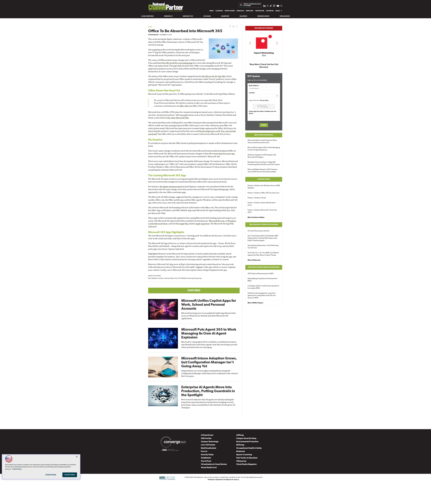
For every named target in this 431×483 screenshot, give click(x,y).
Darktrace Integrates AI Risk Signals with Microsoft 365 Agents (262, 156)
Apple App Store (202, 224)
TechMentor (206, 458)
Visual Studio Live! (209, 468)
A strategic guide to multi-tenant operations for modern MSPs (263, 287)
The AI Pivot (206, 461)
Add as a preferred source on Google (252, 4)
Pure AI (204, 451)
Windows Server (263, 16)
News (211, 11)
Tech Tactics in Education (246, 458)
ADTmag (240, 435)
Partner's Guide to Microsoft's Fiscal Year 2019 (262, 211)
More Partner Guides (256, 217)
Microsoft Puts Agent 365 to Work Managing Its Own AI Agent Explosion (208, 333)
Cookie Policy (223, 477)
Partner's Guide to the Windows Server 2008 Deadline (264, 187)
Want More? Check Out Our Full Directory (263, 65)
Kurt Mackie (154, 35)
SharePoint (225, 16)
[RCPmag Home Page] (165, 7)
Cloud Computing (147, 16)
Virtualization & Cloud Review (214, 464)
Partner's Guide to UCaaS (257, 198)
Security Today (207, 455)
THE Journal (241, 461)
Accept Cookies (69, 474)
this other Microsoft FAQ (177, 118)
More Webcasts (254, 260)
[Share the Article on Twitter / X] (236, 26)
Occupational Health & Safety (249, 448)
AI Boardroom (207, 435)
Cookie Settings (50, 474)
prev (250, 43)
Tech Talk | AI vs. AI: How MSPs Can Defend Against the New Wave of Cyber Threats (263, 254)
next (277, 43)
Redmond (240, 451)
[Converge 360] (173, 442)
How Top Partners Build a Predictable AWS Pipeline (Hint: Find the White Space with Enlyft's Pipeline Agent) (263, 238)
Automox (264, 56)
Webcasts (240, 11)
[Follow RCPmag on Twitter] (267, 6)
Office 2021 (184, 106)
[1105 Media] (169, 450)
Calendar (219, 11)
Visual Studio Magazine (246, 464)
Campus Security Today (246, 438)
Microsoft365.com (216, 221)
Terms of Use (236, 477)
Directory (249, 11)
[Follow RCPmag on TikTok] (271, 6)
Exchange (207, 16)
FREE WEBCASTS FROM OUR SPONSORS (263, 224)
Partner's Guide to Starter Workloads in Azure (262, 204)
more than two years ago (224, 154)
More (277, 11)
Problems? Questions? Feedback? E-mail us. (223, 480)
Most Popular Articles (263, 135)
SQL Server (243, 16)
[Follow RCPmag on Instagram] (274, 6)
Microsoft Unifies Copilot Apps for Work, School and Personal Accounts (208, 305)
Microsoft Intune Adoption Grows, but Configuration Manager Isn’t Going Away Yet (209, 362)
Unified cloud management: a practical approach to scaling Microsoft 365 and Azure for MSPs (261, 295)
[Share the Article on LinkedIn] (233, 26)
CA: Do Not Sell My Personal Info (252, 477)
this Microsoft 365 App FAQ (213, 76)
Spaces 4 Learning (244, 455)
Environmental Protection (247, 442)
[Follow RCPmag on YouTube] (278, 6)
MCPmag (240, 445)
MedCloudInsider (208, 448)
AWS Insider (206, 438)
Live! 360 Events (208, 445)
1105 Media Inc (198, 477)
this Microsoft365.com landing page (177, 63)
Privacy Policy (264, 100)
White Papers (230, 11)
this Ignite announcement (171, 187)
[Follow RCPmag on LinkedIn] (264, 6)
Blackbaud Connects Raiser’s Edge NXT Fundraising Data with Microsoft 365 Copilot (264, 163)
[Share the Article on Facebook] (229, 26)
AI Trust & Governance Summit (258, 231)
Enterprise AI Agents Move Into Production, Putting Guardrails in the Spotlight (208, 391)
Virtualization (285, 16)
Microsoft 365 (188, 16)
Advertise (270, 11)
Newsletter (259, 11)
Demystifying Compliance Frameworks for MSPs (262, 280)
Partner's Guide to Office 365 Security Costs (263, 193)
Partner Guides (263, 179)
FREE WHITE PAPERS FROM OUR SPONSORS (263, 267)
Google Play (183, 224)
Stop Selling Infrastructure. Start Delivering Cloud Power (263, 247)
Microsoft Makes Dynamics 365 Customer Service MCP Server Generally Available (262, 171)
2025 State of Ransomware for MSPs (261, 274)
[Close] (76, 456)
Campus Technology (209, 442)
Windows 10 (168, 16)
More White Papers (255, 303)
